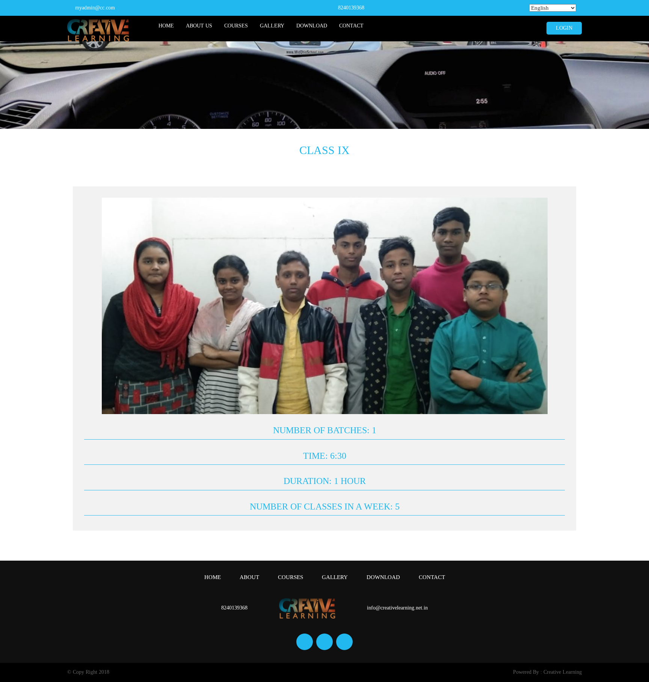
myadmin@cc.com (95, 8)
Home (166, 26)
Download (311, 26)
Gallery (272, 26)
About (249, 577)
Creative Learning (562, 672)
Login (564, 28)
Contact (351, 26)
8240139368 (351, 8)
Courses (236, 26)
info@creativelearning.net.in (397, 608)
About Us (199, 26)
